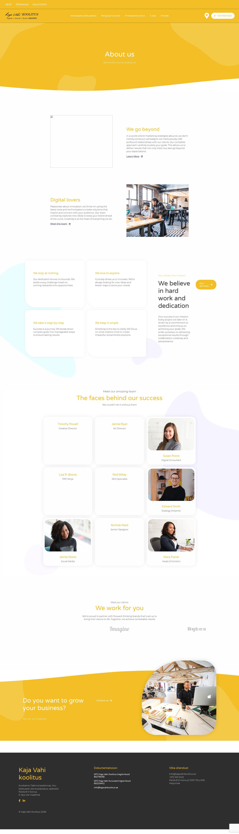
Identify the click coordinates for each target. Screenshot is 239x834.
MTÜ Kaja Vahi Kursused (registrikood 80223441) (112, 782)
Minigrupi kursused (110, 16)
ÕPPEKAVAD (22, 4)
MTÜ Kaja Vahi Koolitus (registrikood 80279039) (112, 775)
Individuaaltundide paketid (83, 16)
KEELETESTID (39, 4)
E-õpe (153, 16)
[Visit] (207, 16)
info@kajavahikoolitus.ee (106, 787)
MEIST (9, 4)
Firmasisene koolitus (135, 16)
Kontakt (165, 16)
